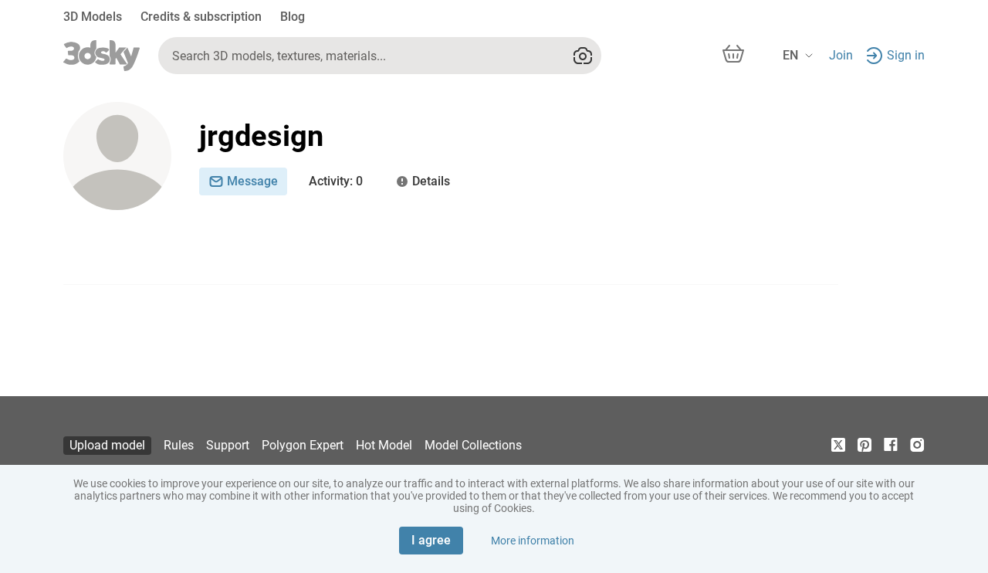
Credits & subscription (201, 16)
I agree (431, 540)
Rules (179, 445)
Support (227, 445)
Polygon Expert (302, 445)
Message (252, 181)
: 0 (336, 181)
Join (841, 55)
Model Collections (473, 445)
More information (532, 540)
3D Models (92, 16)
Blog (292, 16)
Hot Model (384, 445)
